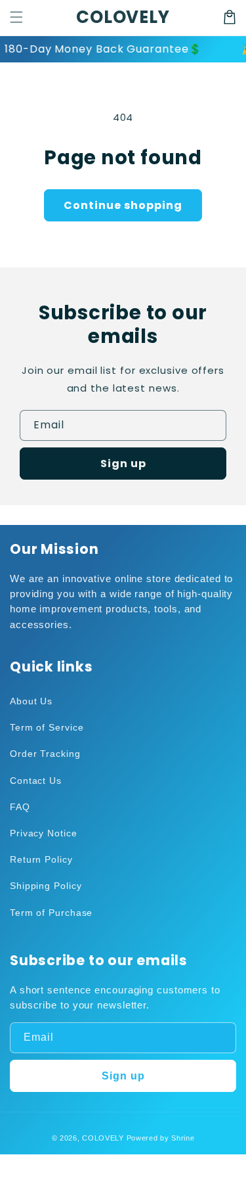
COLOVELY (103, 1138)
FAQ (20, 807)
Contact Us (36, 780)
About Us (31, 701)
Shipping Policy (46, 885)
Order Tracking (45, 753)
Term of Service (47, 727)
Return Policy (41, 859)
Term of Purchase (51, 912)
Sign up (123, 463)
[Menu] (16, 17)
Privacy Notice (43, 833)
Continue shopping (123, 205)
